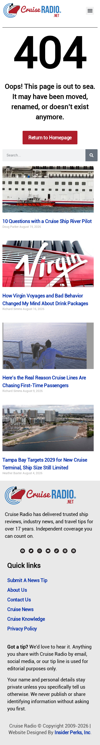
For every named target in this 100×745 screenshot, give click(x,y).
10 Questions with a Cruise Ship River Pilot (47, 221)
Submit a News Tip (27, 580)
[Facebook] (22, 550)
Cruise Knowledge (26, 619)
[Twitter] (31, 550)
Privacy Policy (22, 629)
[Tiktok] (56, 550)
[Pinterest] (65, 550)
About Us (17, 590)
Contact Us (19, 600)
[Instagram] (39, 550)
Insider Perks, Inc (72, 732)
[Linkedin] (73, 550)
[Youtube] (48, 550)
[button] (90, 11)
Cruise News (20, 609)
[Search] (91, 155)
